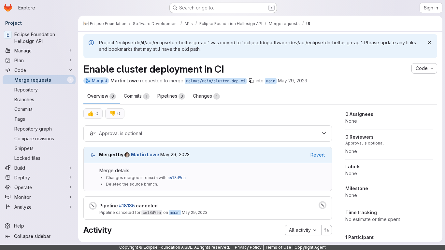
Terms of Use (278, 247)
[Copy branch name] (251, 81)
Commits (135, 96)
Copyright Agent (310, 247)
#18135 (127, 205)
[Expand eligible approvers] (324, 133)
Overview (100, 96)
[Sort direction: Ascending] (327, 230)
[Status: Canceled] (93, 206)
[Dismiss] (429, 43)
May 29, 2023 (292, 80)
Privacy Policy (248, 247)
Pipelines (170, 96)
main (270, 81)
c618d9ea (176, 177)
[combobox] (303, 230)
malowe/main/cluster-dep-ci (215, 81)
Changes (205, 96)
